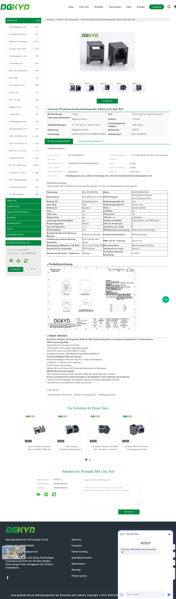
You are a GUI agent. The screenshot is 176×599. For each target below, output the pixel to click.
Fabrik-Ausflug (79, 551)
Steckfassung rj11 (23, 63)
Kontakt (141, 6)
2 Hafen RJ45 (23, 114)
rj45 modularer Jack (23, 85)
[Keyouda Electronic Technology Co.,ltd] (11, 261)
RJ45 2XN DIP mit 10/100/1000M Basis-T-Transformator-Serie (24, 143)
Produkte (98, 6)
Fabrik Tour (13, 206)
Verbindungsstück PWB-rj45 (23, 122)
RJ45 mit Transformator (23, 71)
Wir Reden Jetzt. (15, 235)
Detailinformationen (58, 141)
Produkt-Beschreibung (91, 141)
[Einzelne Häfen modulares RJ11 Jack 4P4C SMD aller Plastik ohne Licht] (39, 429)
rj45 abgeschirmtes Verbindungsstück (23, 34)
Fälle (128, 6)
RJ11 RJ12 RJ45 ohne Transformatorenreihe (24, 165)
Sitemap (76, 570)
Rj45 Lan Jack (23, 100)
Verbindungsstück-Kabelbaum (23, 187)
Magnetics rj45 (23, 107)
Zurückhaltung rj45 (23, 158)
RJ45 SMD (23, 78)
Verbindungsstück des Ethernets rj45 (23, 27)
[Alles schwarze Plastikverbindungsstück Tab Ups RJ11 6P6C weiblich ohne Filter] (72, 429)
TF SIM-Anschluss (23, 194)
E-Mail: (22, 551)
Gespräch (156, 6)
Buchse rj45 (23, 92)
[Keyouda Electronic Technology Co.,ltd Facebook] (8, 578)
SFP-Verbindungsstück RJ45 (23, 180)
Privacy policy (79, 576)
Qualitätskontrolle (18, 212)
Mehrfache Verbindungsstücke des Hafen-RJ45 (24, 42)
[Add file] (121, 595)
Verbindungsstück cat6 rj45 (23, 56)
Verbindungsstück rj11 (107, 395)
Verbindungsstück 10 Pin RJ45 (23, 129)
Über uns (84, 6)
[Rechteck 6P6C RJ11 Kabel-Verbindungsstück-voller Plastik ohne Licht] (137, 429)
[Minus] (169, 534)
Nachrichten (115, 6)
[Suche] (169, 7)
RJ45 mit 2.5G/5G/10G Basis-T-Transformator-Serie (24, 151)
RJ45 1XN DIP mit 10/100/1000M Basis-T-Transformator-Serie (24, 136)
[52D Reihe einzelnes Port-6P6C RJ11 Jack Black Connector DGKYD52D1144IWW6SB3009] (104, 429)
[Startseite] (15, 7)
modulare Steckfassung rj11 (85, 395)
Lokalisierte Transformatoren (23, 173)
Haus (71, 6)
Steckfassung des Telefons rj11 (59, 395)
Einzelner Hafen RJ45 (23, 49)
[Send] (169, 595)
